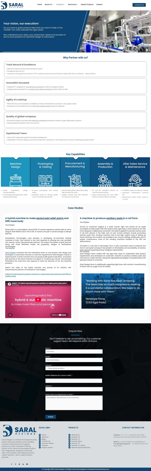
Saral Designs (10, 253)
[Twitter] (19, 464)
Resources (72, 4)
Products (60, 4)
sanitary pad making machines (40, 89)
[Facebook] (11, 464)
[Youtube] (27, 464)
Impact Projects (87, 4)
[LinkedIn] (23, 464)
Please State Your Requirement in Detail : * (59, 394)
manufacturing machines (34, 87)
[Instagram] (15, 464)
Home (39, 4)
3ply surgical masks (43, 106)
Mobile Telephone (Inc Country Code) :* (58, 375)
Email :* (48, 357)
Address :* (49, 386)
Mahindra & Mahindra (39, 121)
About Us (48, 4)
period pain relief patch (50, 218)
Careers (99, 4)
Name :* (48, 348)
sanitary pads (114, 218)
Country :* (48, 365)
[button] (139, 5)
